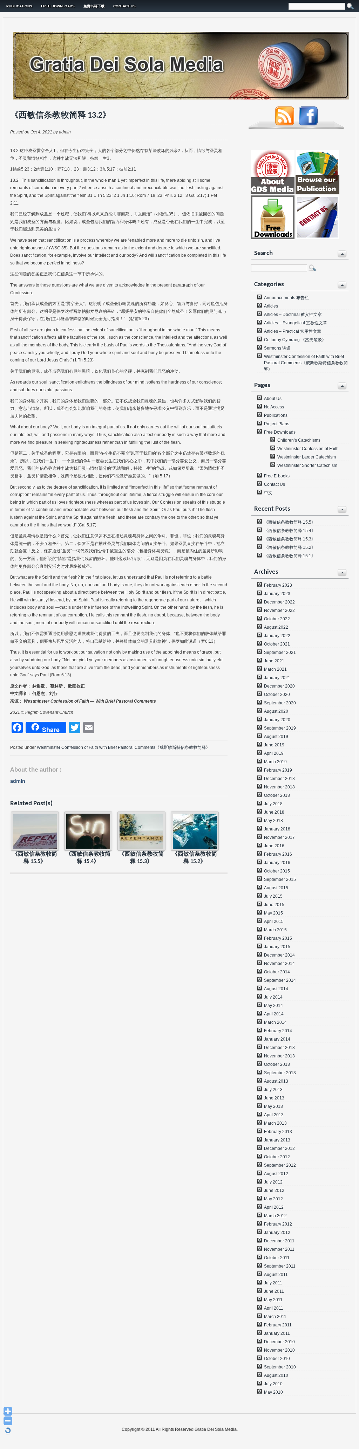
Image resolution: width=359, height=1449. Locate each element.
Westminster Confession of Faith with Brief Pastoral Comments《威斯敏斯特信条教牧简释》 (123, 747)
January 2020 (277, 719)
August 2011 (276, 1274)
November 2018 (279, 787)
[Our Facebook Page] (308, 124)
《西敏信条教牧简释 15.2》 (290, 547)
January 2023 (277, 593)
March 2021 (275, 669)
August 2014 (276, 988)
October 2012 (277, 1156)
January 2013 (277, 1140)
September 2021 (280, 652)
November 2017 (279, 837)
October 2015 (277, 871)
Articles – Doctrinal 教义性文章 (293, 314)
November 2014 (279, 963)
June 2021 (274, 660)
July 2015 (273, 896)
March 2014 (275, 1022)
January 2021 (277, 677)
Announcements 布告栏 (286, 297)
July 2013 (273, 1089)
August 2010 (276, 1375)
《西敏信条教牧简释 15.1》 (290, 555)
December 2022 (279, 602)
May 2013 (273, 1106)
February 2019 (278, 770)
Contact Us (124, 6)
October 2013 (277, 1064)
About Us (273, 398)
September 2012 (280, 1165)
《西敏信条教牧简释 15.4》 (290, 530)
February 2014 (278, 1030)
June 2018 (274, 812)
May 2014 (273, 1005)
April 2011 (273, 1308)
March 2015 (275, 929)
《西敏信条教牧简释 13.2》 (60, 115)
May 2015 (273, 913)
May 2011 (273, 1299)
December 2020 (279, 686)
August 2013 (276, 1081)
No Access (274, 407)
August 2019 (276, 736)
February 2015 (278, 938)
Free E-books (277, 476)
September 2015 (280, 879)
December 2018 (279, 778)
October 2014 (277, 972)
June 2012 (274, 1190)
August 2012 (276, 1173)
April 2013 (274, 1114)
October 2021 (277, 644)
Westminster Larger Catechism (306, 457)
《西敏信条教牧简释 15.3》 (290, 539)
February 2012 (278, 1224)
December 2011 (279, 1240)
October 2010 (277, 1358)
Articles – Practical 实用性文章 (292, 331)
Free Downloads (58, 6)
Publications (19, 6)
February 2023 (278, 585)
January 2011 (277, 1333)
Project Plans (276, 423)
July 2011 (273, 1283)
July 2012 (273, 1182)
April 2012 (274, 1207)
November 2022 (279, 610)
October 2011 (277, 1257)
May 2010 (273, 1392)
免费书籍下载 (93, 6)
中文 (268, 492)
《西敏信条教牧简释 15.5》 (290, 522)
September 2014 (280, 980)
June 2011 (274, 1291)
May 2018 (273, 820)
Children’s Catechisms (298, 440)
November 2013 (279, 1056)
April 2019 (274, 753)
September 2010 (280, 1367)
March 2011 (275, 1316)
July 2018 (273, 803)
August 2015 (276, 887)
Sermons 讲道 (277, 348)
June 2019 (274, 745)
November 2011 (279, 1249)
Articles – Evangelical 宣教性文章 (295, 322)
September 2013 (280, 1072)
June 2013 (274, 1098)
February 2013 (278, 1131)
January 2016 (277, 862)
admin (17, 781)
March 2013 (275, 1123)
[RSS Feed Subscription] (284, 124)
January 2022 (277, 635)
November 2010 (279, 1350)
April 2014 (274, 1014)
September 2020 (280, 703)
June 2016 (274, 845)
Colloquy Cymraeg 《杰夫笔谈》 (295, 339)
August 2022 (276, 627)
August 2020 (276, 711)
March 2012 (275, 1215)
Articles (271, 306)
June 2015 (274, 904)
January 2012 (277, 1232)
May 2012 (273, 1198)
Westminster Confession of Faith (308, 448)
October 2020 (277, 694)
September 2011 (280, 1266)
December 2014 (279, 955)
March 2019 (275, 761)
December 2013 (279, 1047)
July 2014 (273, 997)
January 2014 (277, 1039)
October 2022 (277, 618)
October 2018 (277, 795)
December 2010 (279, 1341)
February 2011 (278, 1325)
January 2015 (277, 946)
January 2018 (277, 829)
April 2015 (274, 921)
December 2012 (279, 1148)
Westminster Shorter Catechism (307, 465)
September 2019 (280, 728)
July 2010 (273, 1383)
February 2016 (278, 854)
